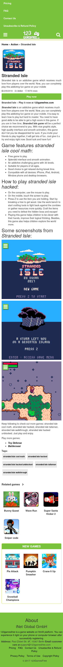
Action (14, 44)
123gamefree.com (44, 102)
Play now (31, 96)
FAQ (6, 10)
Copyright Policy (51, 655)
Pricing (7, 3)
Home (5, 44)
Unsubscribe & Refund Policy (20, 25)
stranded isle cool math (14, 456)
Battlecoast (14, 446)
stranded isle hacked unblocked (17, 464)
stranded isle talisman (46, 464)
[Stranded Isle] (14, 60)
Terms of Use (33, 655)
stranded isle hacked (37, 456)
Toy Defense (15, 442)
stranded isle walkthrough (15, 472)
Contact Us (10, 18)
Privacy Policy (17, 655)
